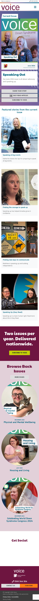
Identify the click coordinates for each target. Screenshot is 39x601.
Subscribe (31, 585)
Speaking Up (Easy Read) (12, 312)
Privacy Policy (7, 597)
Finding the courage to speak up (15, 207)
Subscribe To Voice (19, 353)
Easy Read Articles (20, 95)
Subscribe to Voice (19, 100)
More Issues (19, 377)
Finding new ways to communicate (16, 260)
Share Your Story (20, 91)
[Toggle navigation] (35, 7)
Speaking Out (14, 74)
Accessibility (15, 597)
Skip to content (5, 1)
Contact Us (13, 585)
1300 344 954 (34, 1)
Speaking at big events (12, 155)
